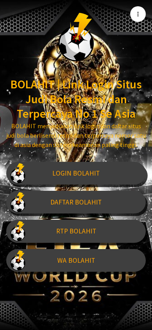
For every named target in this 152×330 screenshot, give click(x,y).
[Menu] (138, 14)
